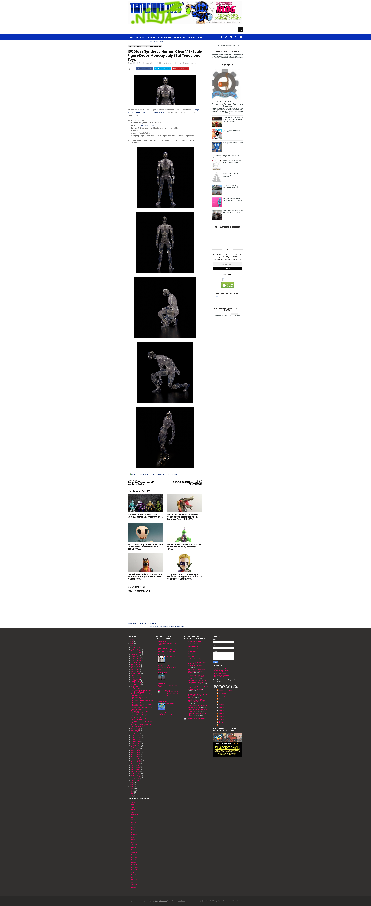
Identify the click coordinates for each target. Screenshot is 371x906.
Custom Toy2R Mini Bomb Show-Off (231, 131)
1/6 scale (134, 844)
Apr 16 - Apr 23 (135, 752)
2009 (131, 796)
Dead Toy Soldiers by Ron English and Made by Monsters (233, 199)
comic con (134, 885)
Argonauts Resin (163, 672)
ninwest (221, 722)
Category (140, 37)
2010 (131, 794)
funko (133, 824)
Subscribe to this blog (220, 673)
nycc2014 (134, 875)
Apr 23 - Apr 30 (135, 750)
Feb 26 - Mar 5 (135, 765)
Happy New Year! (170, 674)
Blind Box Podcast (193, 646)
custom (133, 802)
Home (131, 37)
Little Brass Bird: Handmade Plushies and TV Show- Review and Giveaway (227, 104)
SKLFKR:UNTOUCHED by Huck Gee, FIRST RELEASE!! (188, 482)
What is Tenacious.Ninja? (221, 670)
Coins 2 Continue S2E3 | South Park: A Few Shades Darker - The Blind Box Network (197, 664)
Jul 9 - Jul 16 (135, 730)
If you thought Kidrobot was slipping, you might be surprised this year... (225, 156)
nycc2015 (134, 862)
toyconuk (134, 865)
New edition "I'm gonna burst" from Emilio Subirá (141, 482)
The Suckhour (192, 651)
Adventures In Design (194, 641)
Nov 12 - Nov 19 (136, 660)
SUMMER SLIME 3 (170, 703)
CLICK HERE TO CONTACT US (228, 59)
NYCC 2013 (134, 880)
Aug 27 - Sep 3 (135, 681)
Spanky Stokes (162, 648)
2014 (131, 786)
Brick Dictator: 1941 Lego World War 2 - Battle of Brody (233, 186)
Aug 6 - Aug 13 (135, 687)
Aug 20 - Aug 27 (136, 683)
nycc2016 (134, 854)
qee (132, 837)
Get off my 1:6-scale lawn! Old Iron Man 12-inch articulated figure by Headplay (233, 119)
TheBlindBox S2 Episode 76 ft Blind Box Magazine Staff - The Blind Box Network (197, 682)
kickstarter (134, 814)
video (133, 839)
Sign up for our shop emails (222, 675)
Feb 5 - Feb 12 (135, 771)
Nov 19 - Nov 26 (136, 658)
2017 (131, 645)
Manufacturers (164, 37)
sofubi (133, 827)
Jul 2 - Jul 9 (134, 732)
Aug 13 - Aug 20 (136, 685)
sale (132, 842)
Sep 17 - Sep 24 (136, 675)
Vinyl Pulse (161, 683)
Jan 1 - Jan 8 (135, 781)
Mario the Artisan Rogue (226, 690)
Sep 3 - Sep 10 (135, 679)
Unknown (221, 702)
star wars (134, 834)
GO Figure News (163, 713)
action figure (142, 46)
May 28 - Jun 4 (135, 741)
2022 (131, 641)
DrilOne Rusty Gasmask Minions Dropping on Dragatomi (230, 175)
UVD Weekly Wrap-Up (194, 659)
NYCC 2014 (134, 867)
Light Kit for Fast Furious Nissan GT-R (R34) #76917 (197, 706)
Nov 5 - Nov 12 (135, 662)
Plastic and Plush (163, 666)
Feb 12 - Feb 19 (135, 769)
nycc (132, 817)
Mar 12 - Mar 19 (136, 762)
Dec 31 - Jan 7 (135, 647)
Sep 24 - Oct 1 (135, 673)
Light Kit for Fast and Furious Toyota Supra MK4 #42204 (196, 700)
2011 (131, 792)
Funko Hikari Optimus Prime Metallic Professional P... (142, 701)
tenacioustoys (155, 46)
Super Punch (162, 641)
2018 (131, 643)
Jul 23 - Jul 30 (135, 688)
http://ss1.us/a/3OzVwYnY (147, 125)
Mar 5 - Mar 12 (135, 764)
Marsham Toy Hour (194, 649)
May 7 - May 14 (135, 747)
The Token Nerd (193, 654)
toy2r (133, 819)
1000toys (131, 46)
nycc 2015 (134, 870)
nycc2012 (134, 847)
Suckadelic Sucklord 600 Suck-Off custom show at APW (233, 211)
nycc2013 (134, 887)
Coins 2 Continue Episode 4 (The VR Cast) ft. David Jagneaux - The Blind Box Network (198, 688)
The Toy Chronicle (164, 690)
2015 (131, 784)
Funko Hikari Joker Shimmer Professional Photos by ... (139, 698)
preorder (134, 832)
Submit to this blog (219, 672)
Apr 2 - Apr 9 (135, 756)
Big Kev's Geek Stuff (194, 644)
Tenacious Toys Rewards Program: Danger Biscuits (141, 708)
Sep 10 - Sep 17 (136, 677)
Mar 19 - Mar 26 (136, 760)
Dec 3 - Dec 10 (135, 655)
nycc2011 (134, 859)
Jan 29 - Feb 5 (135, 773)
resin (132, 804)
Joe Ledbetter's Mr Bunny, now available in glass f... (140, 711)
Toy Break (191, 656)
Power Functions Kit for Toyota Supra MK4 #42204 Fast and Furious (197, 696)
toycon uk (134, 852)
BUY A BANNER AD (219, 676)
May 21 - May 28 (136, 743)
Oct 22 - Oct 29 (135, 666)
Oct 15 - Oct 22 (135, 668)
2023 (131, 639)
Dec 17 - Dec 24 (136, 651)
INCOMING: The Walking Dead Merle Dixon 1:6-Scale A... (141, 725)
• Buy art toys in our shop (220, 669)
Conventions (179, 37)
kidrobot (133, 809)
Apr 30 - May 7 (135, 749)
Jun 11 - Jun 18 (136, 737)
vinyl (132, 807)
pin (132, 877)
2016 (131, 782)
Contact (191, 37)
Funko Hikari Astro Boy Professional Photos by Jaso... (142, 705)
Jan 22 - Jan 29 (136, 775)
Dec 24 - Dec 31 (136, 649)
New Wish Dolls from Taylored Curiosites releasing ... (140, 718)
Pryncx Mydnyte (223, 696)
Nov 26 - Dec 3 (135, 656)
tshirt (133, 872)
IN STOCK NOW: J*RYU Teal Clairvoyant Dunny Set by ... (140, 715)
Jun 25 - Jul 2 (135, 734)
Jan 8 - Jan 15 (135, 779)
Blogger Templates (161, 901)
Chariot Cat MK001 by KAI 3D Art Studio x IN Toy (172, 693)
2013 (131, 788)
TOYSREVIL (161, 654)
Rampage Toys (163, 701)
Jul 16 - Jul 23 (135, 728)
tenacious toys (223, 725)
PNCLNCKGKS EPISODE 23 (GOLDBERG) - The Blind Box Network (196, 676)
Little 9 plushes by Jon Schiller (233, 143)
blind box (134, 822)
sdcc (132, 829)
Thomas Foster (223, 699)
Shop (200, 37)
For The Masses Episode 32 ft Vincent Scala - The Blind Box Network (197, 671)
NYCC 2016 (134, 857)
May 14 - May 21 (136, 745)
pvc (132, 849)
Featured (151, 37)
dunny (133, 812)
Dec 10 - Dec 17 (136, 653)
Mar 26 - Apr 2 (135, 758)
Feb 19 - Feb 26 (135, 767)
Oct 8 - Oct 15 (135, 670)
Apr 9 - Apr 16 (135, 754)
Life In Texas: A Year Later (165, 714)
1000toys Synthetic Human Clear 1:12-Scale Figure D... (141, 691)
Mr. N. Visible (222, 693)
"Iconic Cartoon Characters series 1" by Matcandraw (232, 161)
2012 (131, 790)
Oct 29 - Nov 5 (135, 664)
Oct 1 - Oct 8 (135, 671)
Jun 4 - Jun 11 (135, 739)
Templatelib (181, 901)
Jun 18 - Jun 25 (136, 735)
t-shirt (133, 882)
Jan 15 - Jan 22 (136, 777)
